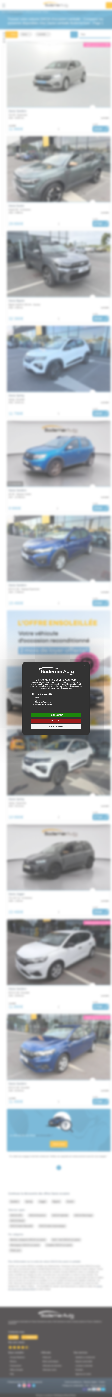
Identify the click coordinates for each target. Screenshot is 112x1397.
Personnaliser (56, 726)
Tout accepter (56, 715)
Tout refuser (56, 721)
